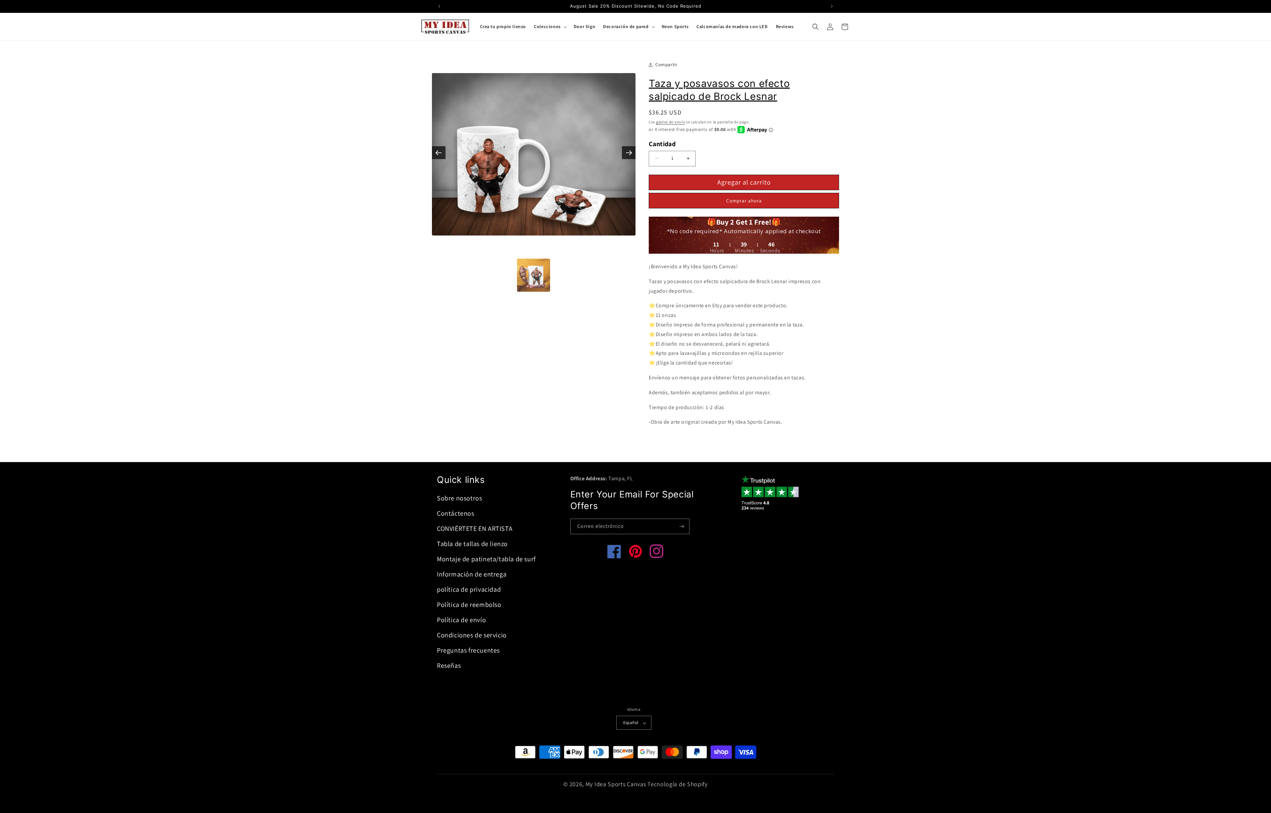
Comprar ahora (744, 200)
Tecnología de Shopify (677, 784)
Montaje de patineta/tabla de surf (486, 559)
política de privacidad (469, 589)
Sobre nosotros (459, 498)
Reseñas (449, 665)
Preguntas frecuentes (468, 650)
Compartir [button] (666, 64)
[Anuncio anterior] (439, 6)
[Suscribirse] (682, 526)
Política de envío (461, 620)
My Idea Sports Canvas (616, 784)
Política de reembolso (469, 604)
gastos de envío (670, 121)
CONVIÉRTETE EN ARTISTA (474, 528)
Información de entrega (471, 574)
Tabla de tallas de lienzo (472, 543)
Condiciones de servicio (472, 635)
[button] (550, 26)
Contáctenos (455, 513)
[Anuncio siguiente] (831, 6)
